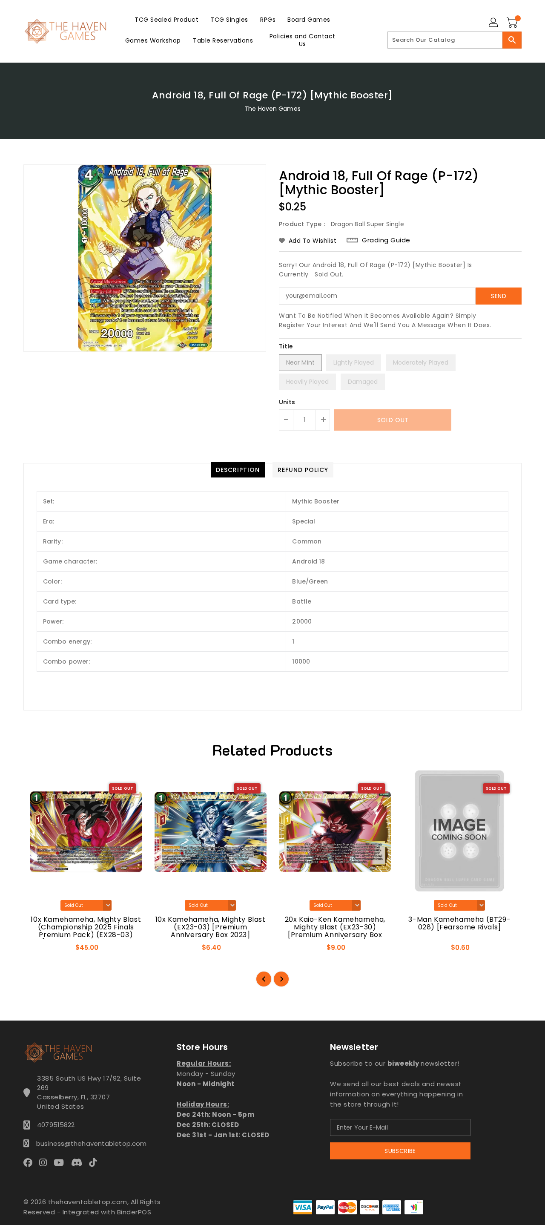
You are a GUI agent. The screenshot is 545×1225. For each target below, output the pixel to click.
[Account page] (493, 23)
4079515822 (56, 1124)
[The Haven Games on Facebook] (30, 1162)
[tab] (238, 469)
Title (286, 346)
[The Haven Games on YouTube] (61, 1162)
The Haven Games (272, 108)
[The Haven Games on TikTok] (95, 1162)
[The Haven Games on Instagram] (45, 1162)
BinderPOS (134, 1212)
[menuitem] (166, 19)
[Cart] (513, 23)
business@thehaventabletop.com (89, 1143)
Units (287, 402)
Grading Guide (386, 240)
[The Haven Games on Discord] (79, 1162)
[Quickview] (37, 950)
